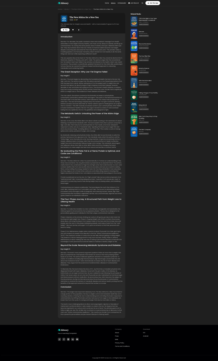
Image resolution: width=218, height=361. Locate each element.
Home (107, 3)
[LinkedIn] (72, 339)
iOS (144, 333)
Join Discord (134, 3)
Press (117, 336)
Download (146, 329)
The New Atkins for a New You (81, 9)
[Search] (142, 3)
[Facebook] (63, 339)
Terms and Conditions (122, 346)
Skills (116, 339)
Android (145, 336)
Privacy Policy (119, 343)
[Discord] (77, 339)
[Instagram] (68, 339)
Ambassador (122, 3)
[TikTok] (59, 339)
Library (113, 3)
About (117, 333)
